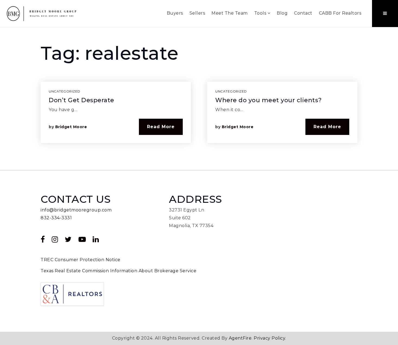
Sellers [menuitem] (197, 13)
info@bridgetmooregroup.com (76, 210)
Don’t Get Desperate (81, 100)
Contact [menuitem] (303, 13)
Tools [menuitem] (260, 13)
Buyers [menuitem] (175, 13)
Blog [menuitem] (282, 13)
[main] (199, 98)
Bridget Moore (71, 126)
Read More (161, 126)
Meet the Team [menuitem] (229, 13)
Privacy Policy (269, 338)
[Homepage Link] (42, 13)
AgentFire (240, 338)
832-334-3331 (56, 217)
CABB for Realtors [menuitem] (340, 13)
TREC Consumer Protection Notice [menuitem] (80, 259)
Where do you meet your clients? (268, 100)
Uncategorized (64, 91)
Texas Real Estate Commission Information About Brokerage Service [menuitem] (118, 270)
